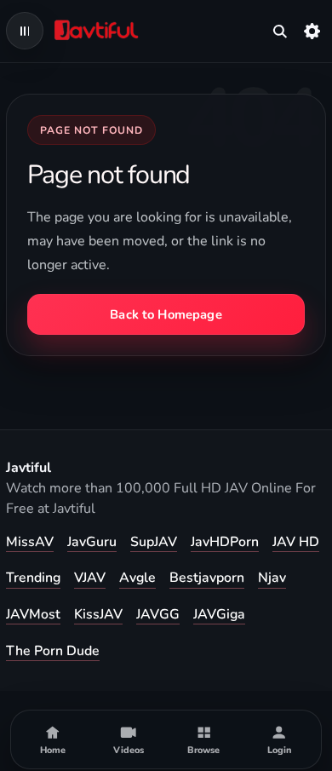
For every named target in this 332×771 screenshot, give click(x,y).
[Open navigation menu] (24, 30)
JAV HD (295, 541)
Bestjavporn (206, 577)
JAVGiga (219, 614)
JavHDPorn (225, 541)
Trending (33, 577)
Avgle (137, 577)
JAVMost (33, 614)
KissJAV (98, 614)
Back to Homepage (165, 314)
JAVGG (158, 614)
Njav (272, 577)
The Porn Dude (53, 651)
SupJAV (153, 541)
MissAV (30, 541)
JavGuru (92, 541)
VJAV (90, 577)
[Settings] (312, 30)
